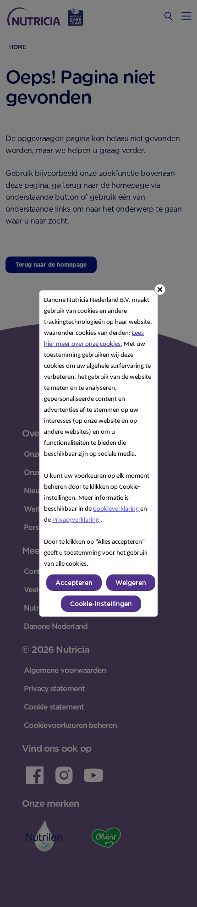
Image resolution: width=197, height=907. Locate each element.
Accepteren (74, 582)
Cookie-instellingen (101, 603)
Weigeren (130, 582)
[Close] (159, 289)
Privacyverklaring (76, 520)
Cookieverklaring (116, 509)
